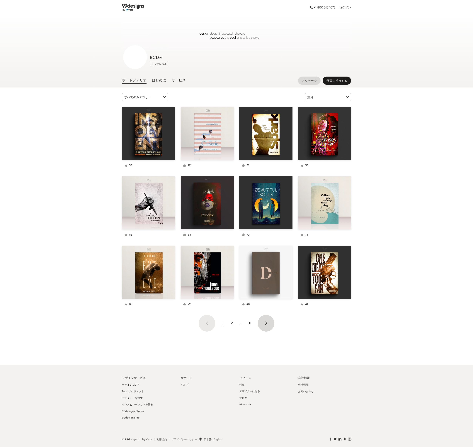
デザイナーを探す (132, 397)
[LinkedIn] (339, 439)
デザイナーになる (249, 391)
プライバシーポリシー (184, 439)
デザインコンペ (131, 384)
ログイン (345, 7)
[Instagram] (349, 439)
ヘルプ (184, 384)
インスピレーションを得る (137, 404)
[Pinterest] (344, 439)
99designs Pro (130, 417)
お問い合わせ (306, 391)
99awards (245, 404)
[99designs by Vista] (133, 7)
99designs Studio (133, 411)
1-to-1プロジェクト (133, 391)
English (217, 439)
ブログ (243, 397)
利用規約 (161, 439)
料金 (241, 384)
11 (250, 323)
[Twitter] (335, 439)
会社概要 (303, 384)
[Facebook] (330, 439)
